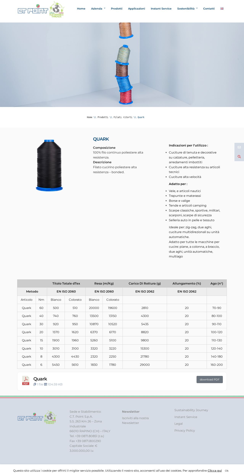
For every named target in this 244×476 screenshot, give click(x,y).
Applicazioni (136, 8)
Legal (178, 423)
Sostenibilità (186, 8)
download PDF (210, 379)
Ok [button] (227, 470)
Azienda (96, 8)
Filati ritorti (123, 117)
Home (81, 8)
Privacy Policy (184, 430)
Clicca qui (215, 470)
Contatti (209, 8)
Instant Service (161, 8)
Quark (40, 379)
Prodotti (116, 8)
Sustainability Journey (191, 410)
